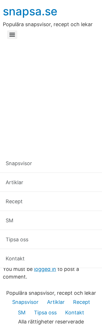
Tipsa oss (45, 313)
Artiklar (56, 302)
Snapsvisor (25, 302)
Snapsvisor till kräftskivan (53, 243)
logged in (45, 269)
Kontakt (74, 313)
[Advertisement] (51, 95)
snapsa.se (30, 11)
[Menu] (12, 34)
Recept (81, 302)
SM (22, 313)
